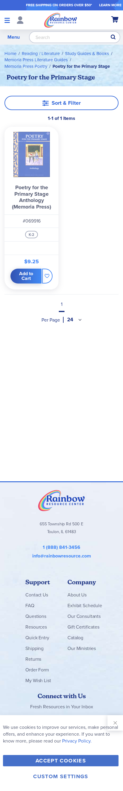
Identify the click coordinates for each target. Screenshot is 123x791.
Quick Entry (37, 637)
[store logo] (60, 20)
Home (10, 53)
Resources (36, 627)
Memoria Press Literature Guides (36, 60)
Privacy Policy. (77, 740)
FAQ (29, 605)
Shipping (34, 648)
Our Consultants (84, 616)
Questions (35, 616)
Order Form (37, 669)
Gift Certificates (83, 627)
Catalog (75, 637)
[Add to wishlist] (47, 276)
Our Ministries (81, 648)
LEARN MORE (110, 5)
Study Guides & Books (87, 53)
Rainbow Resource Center (61, 500)
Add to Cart (26, 276)
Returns (33, 659)
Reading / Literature (41, 53)
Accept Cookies (61, 761)
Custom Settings (60, 776)
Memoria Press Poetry (25, 66)
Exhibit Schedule (84, 605)
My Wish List (38, 680)
